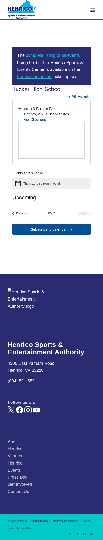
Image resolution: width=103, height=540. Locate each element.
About (13, 441)
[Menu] (92, 10)
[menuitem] (92, 10)
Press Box (17, 477)
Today (52, 212)
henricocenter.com (34, 76)
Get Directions (35, 119)
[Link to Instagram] (84, 534)
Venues (15, 455)
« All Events (79, 96)
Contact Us (18, 491)
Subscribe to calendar (49, 229)
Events (14, 470)
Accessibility (24, 528)
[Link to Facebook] (77, 534)
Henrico (15, 448)
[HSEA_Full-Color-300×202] (43, 9)
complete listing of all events (53, 55)
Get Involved (20, 484)
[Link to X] (70, 534)
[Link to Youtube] (91, 534)
